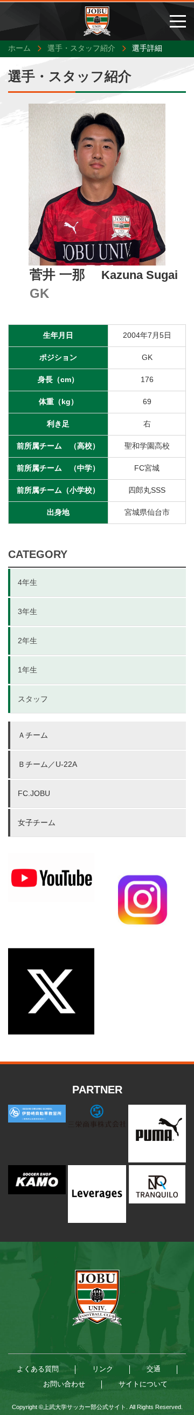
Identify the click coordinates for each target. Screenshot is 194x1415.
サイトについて (143, 1384)
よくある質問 (38, 1369)
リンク (102, 1369)
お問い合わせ (64, 1384)
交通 (154, 1369)
